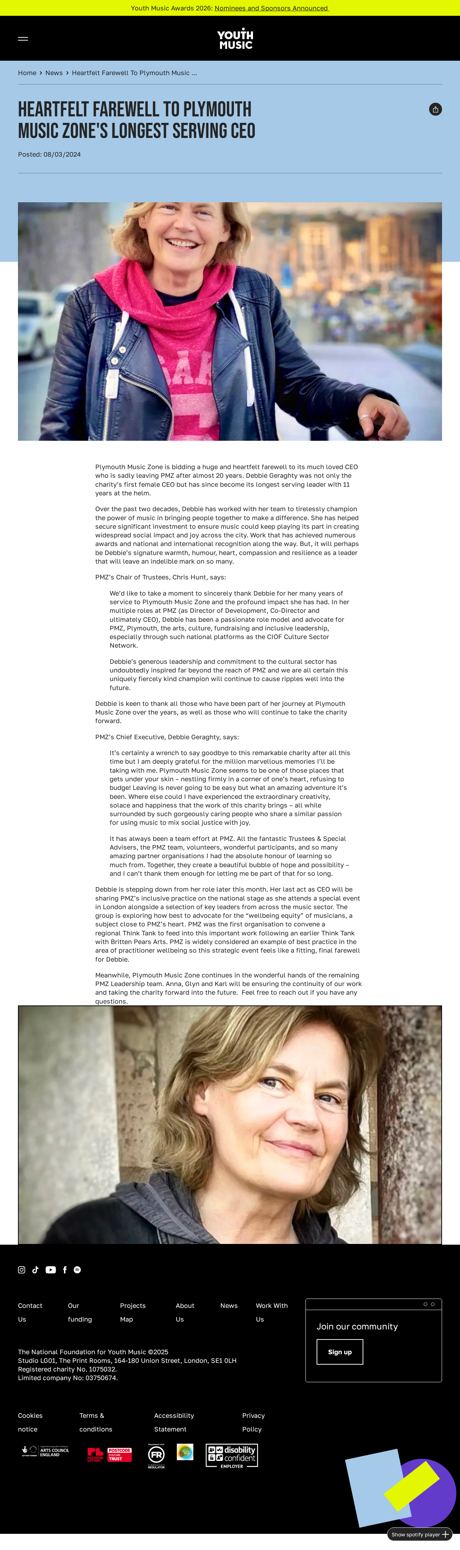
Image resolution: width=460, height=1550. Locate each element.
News (54, 73)
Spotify (67, 1266)
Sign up (340, 1352)
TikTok (26, 1266)
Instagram (19, 1266)
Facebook (57, 1266)
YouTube (39, 1266)
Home (27, 73)
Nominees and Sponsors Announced (272, 8)
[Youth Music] (235, 38)
